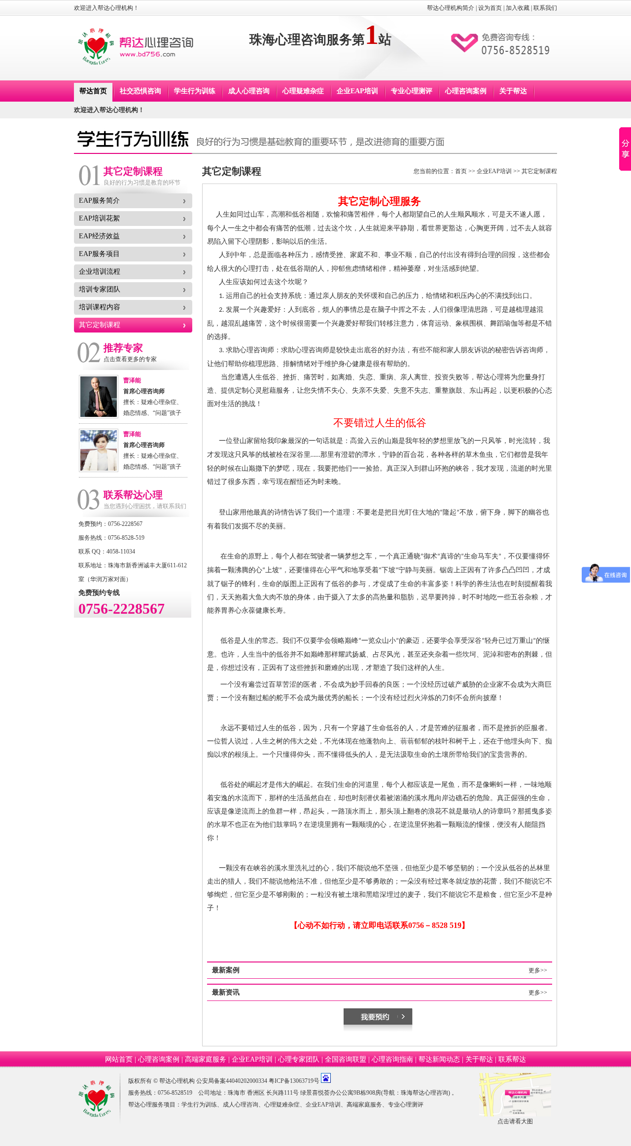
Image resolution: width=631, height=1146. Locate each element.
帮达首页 (93, 91)
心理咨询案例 (466, 91)
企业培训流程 (99, 271)
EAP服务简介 (99, 200)
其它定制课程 (99, 325)
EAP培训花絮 (99, 218)
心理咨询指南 (392, 1059)
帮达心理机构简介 (450, 7)
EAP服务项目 (99, 254)
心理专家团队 (298, 1059)
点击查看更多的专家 (130, 359)
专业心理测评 (411, 91)
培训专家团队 (99, 289)
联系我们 (545, 7)
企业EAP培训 (357, 91)
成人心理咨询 (249, 91)
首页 (461, 171)
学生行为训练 (194, 91)
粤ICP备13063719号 (294, 1080)
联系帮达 (512, 1059)
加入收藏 (517, 7)
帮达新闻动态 (439, 1059)
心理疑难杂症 (303, 91)
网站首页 (119, 1059)
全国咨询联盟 (345, 1059)
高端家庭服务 (205, 1059)
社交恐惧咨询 (140, 91)
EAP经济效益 (99, 236)
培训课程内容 (99, 307)
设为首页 (490, 7)
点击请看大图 (515, 1121)
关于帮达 (513, 91)
